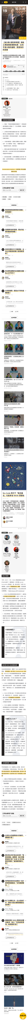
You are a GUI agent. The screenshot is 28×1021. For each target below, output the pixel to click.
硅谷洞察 (6, 783)
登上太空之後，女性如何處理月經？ (13, 986)
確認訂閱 (22, 190)
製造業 (4, 199)
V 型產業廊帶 (15, 872)
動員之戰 (20, 680)
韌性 (10, 199)
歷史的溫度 (18, 711)
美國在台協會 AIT (6, 824)
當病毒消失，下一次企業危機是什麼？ (14, 333)
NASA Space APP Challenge (16, 591)
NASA (9, 822)
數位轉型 (5, 197)
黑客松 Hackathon (16, 822)
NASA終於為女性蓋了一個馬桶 (12, 965)
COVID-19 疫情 (17, 197)
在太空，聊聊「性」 (9, 1008)
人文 (4, 822)
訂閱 (6, 2)
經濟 (10, 197)
